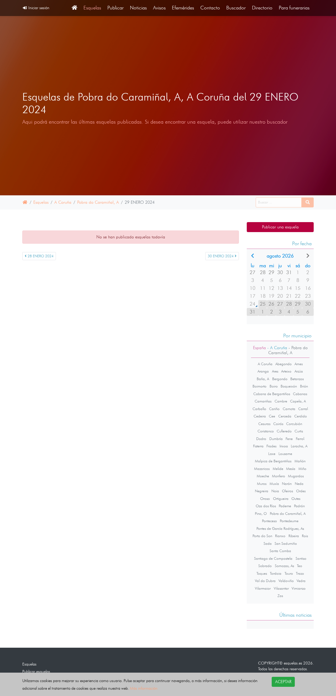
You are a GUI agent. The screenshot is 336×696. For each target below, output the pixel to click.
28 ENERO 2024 (40, 256)
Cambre (281, 401)
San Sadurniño (286, 543)
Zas (280, 595)
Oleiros (287, 491)
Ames (299, 364)
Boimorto (259, 386)
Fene (289, 438)
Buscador (236, 8)
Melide (278, 468)
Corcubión (294, 423)
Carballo (259, 408)
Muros (261, 483)
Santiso (301, 558)
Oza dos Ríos (266, 506)
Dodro (261, 438)
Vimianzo (299, 588)
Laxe (271, 453)
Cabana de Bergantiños (271, 393)
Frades (271, 446)
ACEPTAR (283, 681)
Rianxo (280, 535)
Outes (295, 498)
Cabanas (300, 393)
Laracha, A (299, 446)
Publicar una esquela (280, 226)
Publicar (115, 8)
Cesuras (264, 423)
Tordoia (275, 573)
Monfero (278, 476)
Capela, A (298, 401)
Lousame (285, 453)
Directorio (262, 8)
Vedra (301, 580)
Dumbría (276, 438)
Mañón (300, 461)
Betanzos (297, 378)
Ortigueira (280, 498)
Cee (272, 416)
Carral (303, 408)
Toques (261, 573)
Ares (275, 371)
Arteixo (286, 371)
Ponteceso (269, 521)
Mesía (290, 468)
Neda (299, 483)
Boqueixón (289, 386)
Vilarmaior (263, 588)
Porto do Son (262, 535)
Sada (268, 543)
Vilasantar (281, 588)
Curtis (299, 431)
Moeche (263, 476)
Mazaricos (262, 468)
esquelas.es (293, 663)
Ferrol (300, 438)
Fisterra (258, 446)
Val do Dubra (265, 580)
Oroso (265, 498)
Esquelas (92, 8)
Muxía (274, 483)
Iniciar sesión (38, 7)
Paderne (285, 506)
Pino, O (261, 513)
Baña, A (263, 378)
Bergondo (279, 378)
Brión (304, 386)
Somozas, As (284, 565)
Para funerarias (294, 8)
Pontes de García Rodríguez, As (280, 528)
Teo (299, 565)
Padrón (299, 506)
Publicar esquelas (36, 671)
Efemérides (183, 8)
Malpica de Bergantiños (273, 461)
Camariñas (263, 401)
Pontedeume (289, 521)
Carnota (289, 408)
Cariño (274, 408)
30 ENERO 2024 (221, 256)
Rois (305, 535)
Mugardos (296, 476)
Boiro (274, 386)
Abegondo (283, 364)
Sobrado (265, 565)
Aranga (263, 371)
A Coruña (62, 202)
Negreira (261, 491)
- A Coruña (276, 347)
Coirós (278, 423)
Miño (302, 468)
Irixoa (284, 446)
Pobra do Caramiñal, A (98, 202)
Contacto (210, 8)
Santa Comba (280, 550)
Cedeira (260, 416)
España (259, 347)
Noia (275, 491)
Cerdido (300, 416)
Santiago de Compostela (273, 558)
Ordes (301, 491)
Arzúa (299, 371)
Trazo (300, 573)
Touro (289, 573)
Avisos (159, 8)
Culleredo (284, 431)
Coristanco (266, 431)
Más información (144, 688)
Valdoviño (286, 580)
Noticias (138, 8)
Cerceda (284, 416)
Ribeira (293, 535)
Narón (287, 483)
